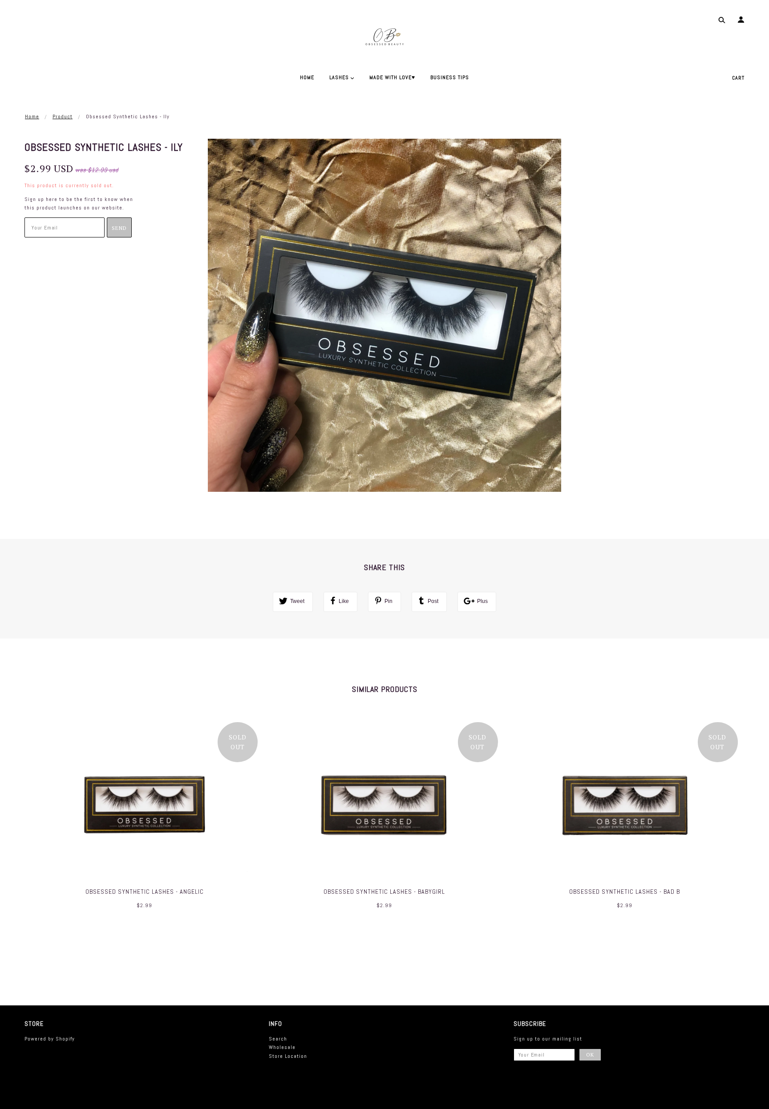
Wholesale (282, 1047)
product (63, 116)
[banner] (384, 35)
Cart (738, 77)
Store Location (288, 1056)
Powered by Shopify (49, 1038)
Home (32, 116)
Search (278, 1038)
